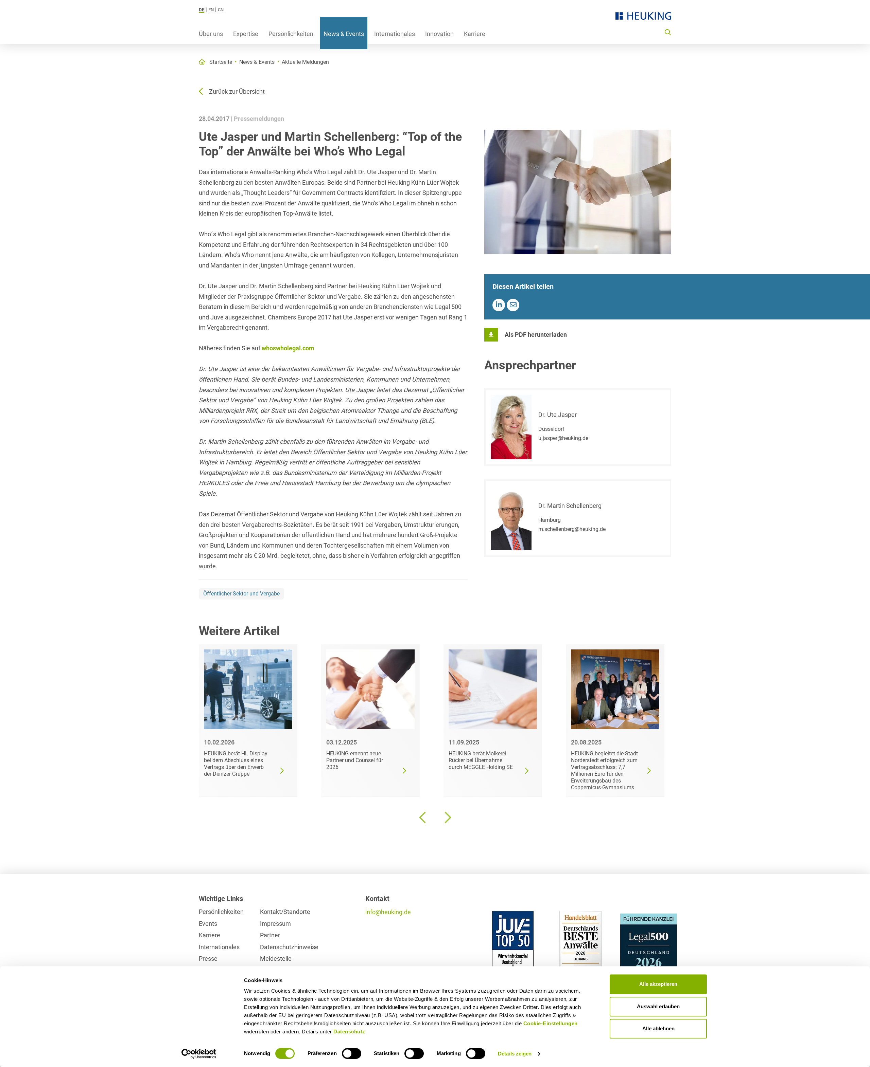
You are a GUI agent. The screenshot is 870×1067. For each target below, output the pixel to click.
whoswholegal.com (288, 348)
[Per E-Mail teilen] (513, 305)
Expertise (245, 33)
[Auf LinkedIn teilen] (498, 305)
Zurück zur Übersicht (237, 91)
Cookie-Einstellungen (550, 1023)
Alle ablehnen (658, 1028)
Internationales (394, 33)
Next (447, 817)
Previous (423, 817)
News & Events (344, 33)
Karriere (474, 33)
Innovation (439, 33)
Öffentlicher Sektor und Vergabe (241, 593)
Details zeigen (515, 1053)
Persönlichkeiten (290, 33)
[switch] (351, 1053)
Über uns (211, 33)
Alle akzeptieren (658, 984)
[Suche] (667, 31)
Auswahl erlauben (658, 1006)
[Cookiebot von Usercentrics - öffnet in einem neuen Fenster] (199, 1054)
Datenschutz (349, 1031)
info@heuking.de (388, 912)
